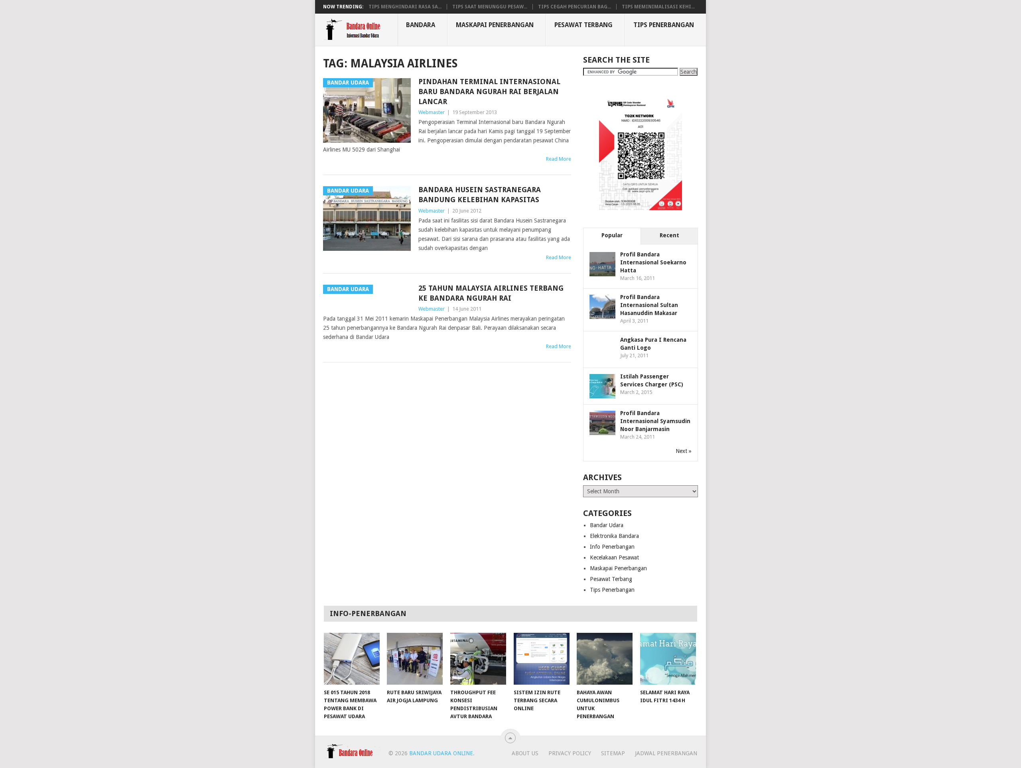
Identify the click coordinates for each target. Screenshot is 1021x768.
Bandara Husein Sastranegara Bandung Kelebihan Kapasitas (479, 194)
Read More (558, 159)
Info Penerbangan (612, 547)
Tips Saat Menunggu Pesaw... (489, 7)
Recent (669, 235)
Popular (612, 235)
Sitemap (613, 753)
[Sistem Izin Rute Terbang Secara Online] (542, 659)
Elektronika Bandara (614, 536)
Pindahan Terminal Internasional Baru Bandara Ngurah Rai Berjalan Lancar (489, 91)
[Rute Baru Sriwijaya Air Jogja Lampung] (415, 659)
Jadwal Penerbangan (666, 753)
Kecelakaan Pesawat (614, 557)
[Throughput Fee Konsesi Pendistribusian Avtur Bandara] (478, 659)
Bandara (420, 25)
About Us (525, 753)
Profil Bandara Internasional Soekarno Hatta (653, 262)
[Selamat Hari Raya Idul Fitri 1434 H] (668, 659)
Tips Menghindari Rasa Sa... (405, 7)
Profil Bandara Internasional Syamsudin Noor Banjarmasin (655, 421)
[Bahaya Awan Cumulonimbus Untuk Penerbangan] (605, 659)
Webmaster (431, 112)
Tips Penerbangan (663, 25)
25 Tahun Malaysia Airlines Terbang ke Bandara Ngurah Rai (491, 293)
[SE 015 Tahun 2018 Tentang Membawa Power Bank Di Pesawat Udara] (352, 659)
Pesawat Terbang (583, 25)
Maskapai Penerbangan (495, 25)
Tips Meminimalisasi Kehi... (658, 7)
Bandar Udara (606, 525)
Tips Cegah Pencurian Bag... (574, 7)
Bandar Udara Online (441, 753)
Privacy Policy (569, 753)
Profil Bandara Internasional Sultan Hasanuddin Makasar (649, 305)
